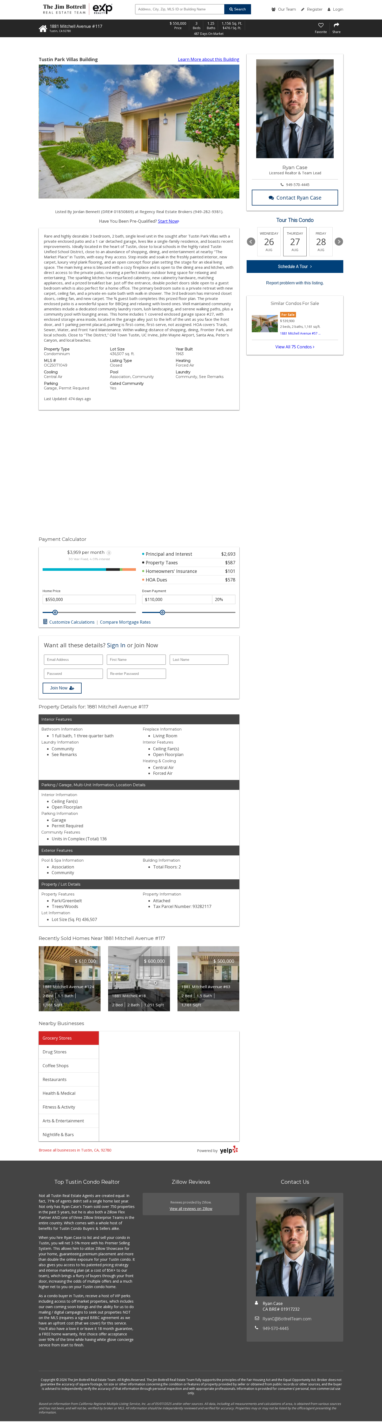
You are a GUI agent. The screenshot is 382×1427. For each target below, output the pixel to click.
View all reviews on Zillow (191, 1208)
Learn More (208, 59)
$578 (230, 580)
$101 (230, 571)
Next (339, 242)
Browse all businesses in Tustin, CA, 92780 (75, 1150)
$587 (230, 562)
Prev (251, 242)
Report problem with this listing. (295, 283)
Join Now (59, 688)
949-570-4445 (297, 184)
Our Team (287, 9)
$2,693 (228, 554)
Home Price (52, 591)
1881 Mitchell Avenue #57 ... (300, 333)
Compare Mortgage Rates (125, 622)
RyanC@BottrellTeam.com (287, 1318)
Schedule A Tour (293, 266)
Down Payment (154, 591)
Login (338, 9)
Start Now (168, 221)
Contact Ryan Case (298, 197)
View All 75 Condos (294, 347)
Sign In (116, 645)
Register (314, 9)
